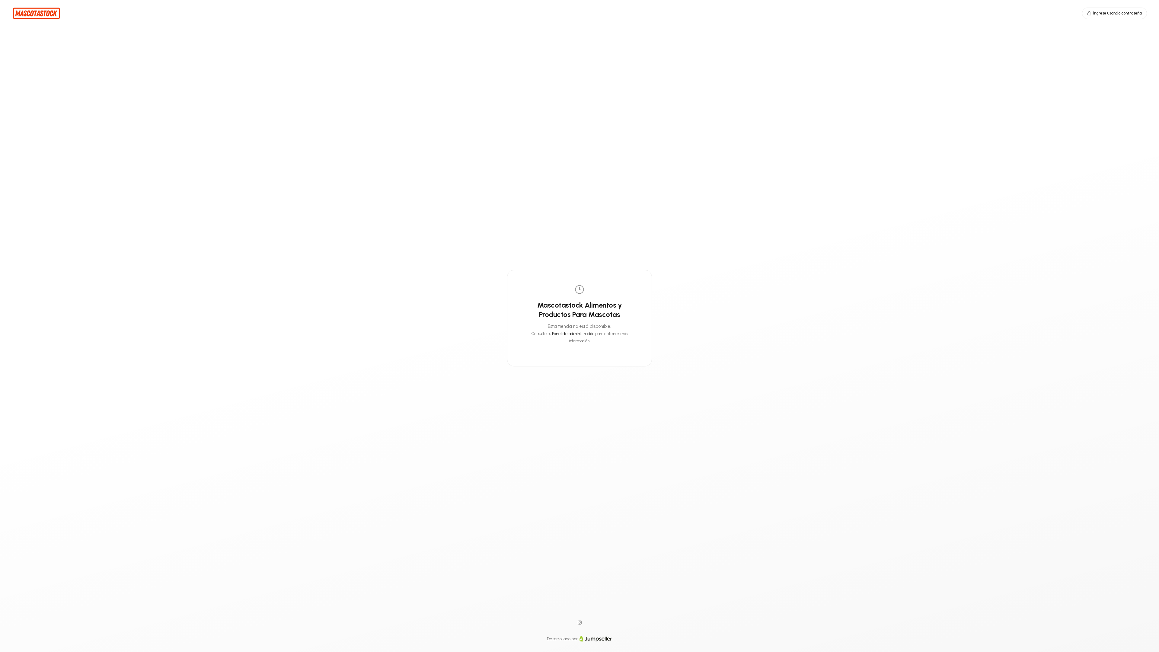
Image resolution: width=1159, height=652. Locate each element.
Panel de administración (573, 333)
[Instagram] (579, 622)
